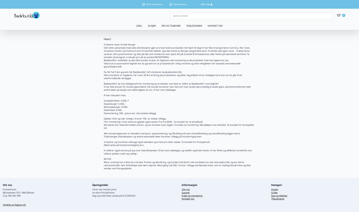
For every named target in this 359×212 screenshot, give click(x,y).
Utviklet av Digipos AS (14, 204)
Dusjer (274, 189)
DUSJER (152, 25)
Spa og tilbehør (279, 195)
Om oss (186, 189)
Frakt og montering (192, 195)
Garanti (186, 192)
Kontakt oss (215, 25)
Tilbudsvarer (194, 25)
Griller (274, 192)
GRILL (139, 25)
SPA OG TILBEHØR (171, 25)
